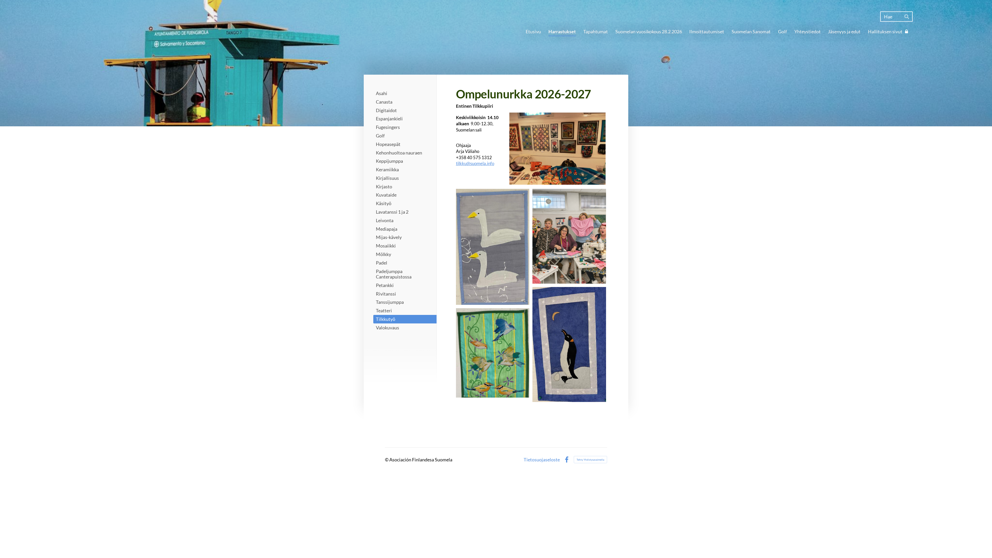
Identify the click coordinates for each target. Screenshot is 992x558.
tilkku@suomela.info (475, 163)
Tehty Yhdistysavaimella (590, 459)
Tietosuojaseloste (542, 459)
